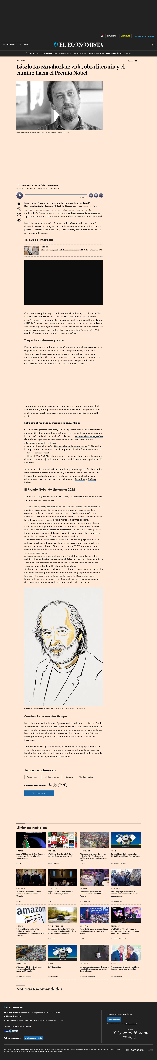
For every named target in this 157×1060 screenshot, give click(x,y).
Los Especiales (85, 888)
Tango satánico (48, 429)
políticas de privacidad (130, 1024)
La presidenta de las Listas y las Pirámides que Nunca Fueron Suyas (125, 855)
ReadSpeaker (83, 197)
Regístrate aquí (114, 1019)
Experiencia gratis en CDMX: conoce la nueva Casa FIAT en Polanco (92, 894)
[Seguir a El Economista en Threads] (130, 1037)
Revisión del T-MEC (79, 53)
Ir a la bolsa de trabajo (33, 1038)
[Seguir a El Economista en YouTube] (130, 1032)
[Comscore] (135, 1050)
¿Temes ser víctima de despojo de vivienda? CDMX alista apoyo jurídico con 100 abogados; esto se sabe (93, 857)
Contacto (61, 1020)
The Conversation (86, 777)
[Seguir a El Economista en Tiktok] (135, 1037)
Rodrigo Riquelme (118, 901)
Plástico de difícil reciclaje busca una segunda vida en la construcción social (29, 969)
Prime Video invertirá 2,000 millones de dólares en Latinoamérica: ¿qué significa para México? (30, 932)
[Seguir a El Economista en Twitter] (119, 1032)
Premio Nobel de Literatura (61, 206)
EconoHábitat (85, 851)
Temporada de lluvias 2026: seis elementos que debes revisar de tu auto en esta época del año (62, 931)
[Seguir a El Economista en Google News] (125, 1037)
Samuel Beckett (79, 519)
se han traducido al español (84, 212)
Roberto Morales (118, 976)
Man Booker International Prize (53, 559)
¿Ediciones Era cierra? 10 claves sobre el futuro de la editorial (61, 855)
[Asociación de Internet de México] (150, 1050)
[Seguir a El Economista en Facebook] (114, 1032)
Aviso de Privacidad (25, 1020)
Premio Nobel (32, 777)
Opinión (114, 851)
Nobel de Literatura (51, 777)
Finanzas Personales (55, 926)
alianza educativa (96, 53)
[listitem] (19, 195)
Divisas (128, 53)
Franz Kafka (60, 519)
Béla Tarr (80, 479)
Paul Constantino (54, 863)
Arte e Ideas (20, 61)
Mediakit (18, 1016)
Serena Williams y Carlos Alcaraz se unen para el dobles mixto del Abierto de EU (31, 856)
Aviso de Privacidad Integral (45, 1020)
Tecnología (115, 888)
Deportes (19, 851)
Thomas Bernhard (60, 529)
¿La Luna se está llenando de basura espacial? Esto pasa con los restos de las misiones (94, 969)
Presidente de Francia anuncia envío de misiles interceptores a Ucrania (29, 894)
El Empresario (37, 1013)
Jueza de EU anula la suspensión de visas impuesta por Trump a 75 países (94, 931)
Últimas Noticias (32, 53)
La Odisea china (54, 967)
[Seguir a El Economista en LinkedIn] (125, 1032)
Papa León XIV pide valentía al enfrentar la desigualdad (60, 893)
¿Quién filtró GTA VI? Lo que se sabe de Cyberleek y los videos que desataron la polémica (125, 931)
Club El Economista (52, 1013)
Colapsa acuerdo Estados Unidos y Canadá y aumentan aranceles (125, 968)
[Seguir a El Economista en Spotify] (135, 1032)
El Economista (24, 1013)
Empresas (19, 926)
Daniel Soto (85, 863)
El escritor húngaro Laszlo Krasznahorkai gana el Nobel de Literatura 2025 (72, 250)
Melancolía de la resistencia (70, 446)
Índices (120, 53)
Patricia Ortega (86, 901)
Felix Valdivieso (54, 976)
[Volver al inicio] (50, 1007)
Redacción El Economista (120, 938)
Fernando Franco (55, 938)
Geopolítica (20, 888)
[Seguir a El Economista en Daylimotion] (146, 1032)
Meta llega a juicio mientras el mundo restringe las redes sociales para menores (125, 894)
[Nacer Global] (11, 1031)
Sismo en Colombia (61, 53)
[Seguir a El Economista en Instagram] (140, 1032)
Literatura (69, 777)
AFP (20, 863)
